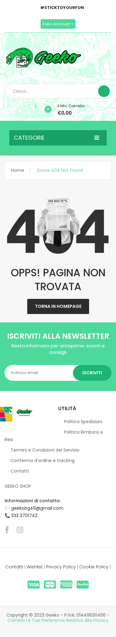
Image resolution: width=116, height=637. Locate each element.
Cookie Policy (94, 567)
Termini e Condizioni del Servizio (45, 450)
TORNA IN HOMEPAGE (58, 306)
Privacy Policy (61, 567)
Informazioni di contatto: (33, 501)
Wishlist (35, 567)
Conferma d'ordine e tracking (43, 460)
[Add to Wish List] (33, 106)
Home (17, 170)
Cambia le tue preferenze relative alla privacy (58, 620)
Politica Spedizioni (83, 421)
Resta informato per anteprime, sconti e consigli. (58, 348)
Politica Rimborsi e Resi (54, 436)
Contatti (20, 471)
